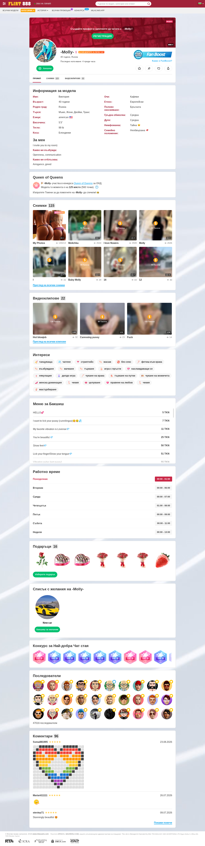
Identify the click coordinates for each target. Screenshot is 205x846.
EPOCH (61, 834)
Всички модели (10, 10)
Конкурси (79, 10)
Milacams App (97, 10)
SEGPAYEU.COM (72, 834)
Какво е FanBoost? (162, 61)
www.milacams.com (41, 834)
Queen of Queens (83, 183)
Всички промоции (61, 10)
